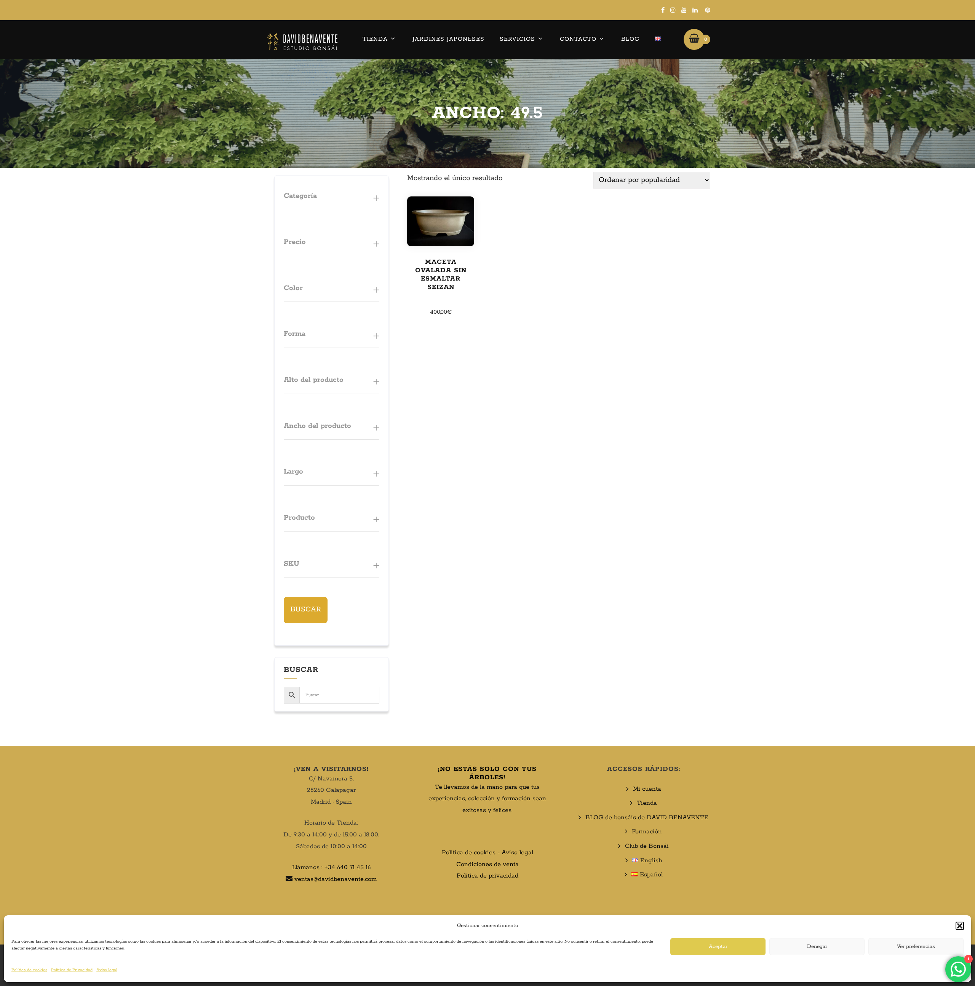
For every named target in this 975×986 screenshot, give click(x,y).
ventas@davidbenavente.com (335, 879)
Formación (647, 832)
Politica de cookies (468, 853)
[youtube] (684, 10)
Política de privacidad (487, 876)
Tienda (375, 39)
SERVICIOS (517, 39)
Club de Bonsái (647, 846)
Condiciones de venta (487, 864)
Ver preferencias (916, 946)
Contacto (578, 39)
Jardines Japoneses (448, 39)
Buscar (305, 609)
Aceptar (718, 946)
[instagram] (673, 10)
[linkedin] (695, 10)
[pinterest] (707, 10)
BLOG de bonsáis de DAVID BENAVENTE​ (646, 818)
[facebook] (663, 10)
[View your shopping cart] (694, 39)
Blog (630, 39)
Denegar (817, 946)
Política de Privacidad (72, 970)
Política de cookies (29, 970)
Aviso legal (106, 970)
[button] (960, 926)
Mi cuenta (647, 789)
